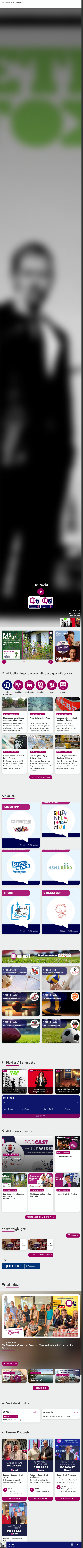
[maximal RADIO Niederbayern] (34, 602)
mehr (35, 1410)
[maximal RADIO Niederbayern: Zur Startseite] (38, 4)
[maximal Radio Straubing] (47, 602)
